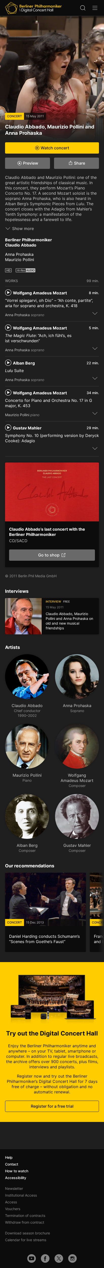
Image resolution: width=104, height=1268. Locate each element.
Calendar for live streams (25, 1240)
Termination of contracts (25, 1215)
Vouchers (12, 1209)
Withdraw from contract (24, 1222)
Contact (11, 1164)
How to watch (16, 1171)
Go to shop (49, 555)
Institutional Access (21, 1195)
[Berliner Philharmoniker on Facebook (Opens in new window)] (45, 1258)
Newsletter (14, 1188)
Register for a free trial (52, 1105)
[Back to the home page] (33, 8)
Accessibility (15, 1178)
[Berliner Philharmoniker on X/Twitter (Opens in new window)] (59, 1258)
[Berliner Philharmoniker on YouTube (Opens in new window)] (31, 1258)
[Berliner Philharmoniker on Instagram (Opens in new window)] (72, 1258)
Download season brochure (27, 1233)
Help (9, 1157)
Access (11, 1202)
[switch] (95, 313)
